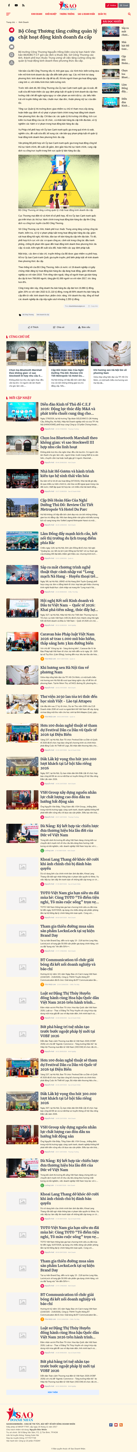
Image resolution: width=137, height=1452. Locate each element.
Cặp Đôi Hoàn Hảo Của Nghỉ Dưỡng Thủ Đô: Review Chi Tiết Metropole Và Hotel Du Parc (67, 373)
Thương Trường (73, 429)
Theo (81, 306)
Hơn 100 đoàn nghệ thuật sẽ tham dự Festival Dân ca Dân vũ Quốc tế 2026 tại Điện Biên (68, 730)
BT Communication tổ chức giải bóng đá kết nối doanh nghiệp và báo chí (67, 964)
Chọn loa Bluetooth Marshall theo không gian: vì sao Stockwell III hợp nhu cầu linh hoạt (26, 373)
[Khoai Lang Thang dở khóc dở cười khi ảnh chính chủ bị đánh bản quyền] (22, 866)
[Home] (11, 30)
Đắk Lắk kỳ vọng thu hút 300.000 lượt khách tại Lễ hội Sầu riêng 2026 (68, 763)
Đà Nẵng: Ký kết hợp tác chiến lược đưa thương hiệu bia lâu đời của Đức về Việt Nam (69, 830)
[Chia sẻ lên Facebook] (11, 39)
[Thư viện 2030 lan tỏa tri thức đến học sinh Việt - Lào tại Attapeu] (22, 704)
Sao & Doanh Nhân (74, 491)
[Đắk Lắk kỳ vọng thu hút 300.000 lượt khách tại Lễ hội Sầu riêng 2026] (22, 766)
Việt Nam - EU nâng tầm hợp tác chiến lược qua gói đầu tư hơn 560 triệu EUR (68, 1433)
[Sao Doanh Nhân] (67, 5)
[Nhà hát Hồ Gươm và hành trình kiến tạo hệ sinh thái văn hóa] (22, 478)
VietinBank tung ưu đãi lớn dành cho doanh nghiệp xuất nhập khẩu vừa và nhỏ (69, 1399)
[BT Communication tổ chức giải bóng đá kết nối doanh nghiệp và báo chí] (22, 967)
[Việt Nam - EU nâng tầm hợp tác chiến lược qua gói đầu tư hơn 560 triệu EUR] (22, 1436)
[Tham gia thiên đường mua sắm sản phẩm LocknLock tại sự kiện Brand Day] (22, 933)
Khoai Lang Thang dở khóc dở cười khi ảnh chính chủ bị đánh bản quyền (69, 864)
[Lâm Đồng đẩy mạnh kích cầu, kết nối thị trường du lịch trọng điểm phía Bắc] (22, 541)
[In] (11, 54)
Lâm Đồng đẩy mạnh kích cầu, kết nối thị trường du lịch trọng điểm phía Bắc (68, 538)
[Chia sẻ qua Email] (11, 47)
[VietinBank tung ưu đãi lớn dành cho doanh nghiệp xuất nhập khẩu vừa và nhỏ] (22, 1402)
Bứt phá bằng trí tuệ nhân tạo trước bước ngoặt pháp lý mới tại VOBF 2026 (67, 1031)
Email (125, 5)
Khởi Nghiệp (72, 625)
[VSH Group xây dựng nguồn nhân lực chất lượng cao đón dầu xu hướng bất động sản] (22, 799)
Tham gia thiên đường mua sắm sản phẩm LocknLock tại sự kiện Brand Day (67, 931)
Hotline (113, 5)
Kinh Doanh (12, 363)
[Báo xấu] (11, 62)
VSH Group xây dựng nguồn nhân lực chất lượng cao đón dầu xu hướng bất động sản (68, 797)
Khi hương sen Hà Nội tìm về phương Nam (110, 371)
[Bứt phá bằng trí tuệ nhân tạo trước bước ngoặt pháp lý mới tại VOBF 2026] (22, 1034)
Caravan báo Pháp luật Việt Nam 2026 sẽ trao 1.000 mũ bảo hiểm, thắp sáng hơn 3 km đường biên (68, 638)
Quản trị (70, 558)
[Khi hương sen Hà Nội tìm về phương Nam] (22, 675)
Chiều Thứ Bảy (73, 592)
